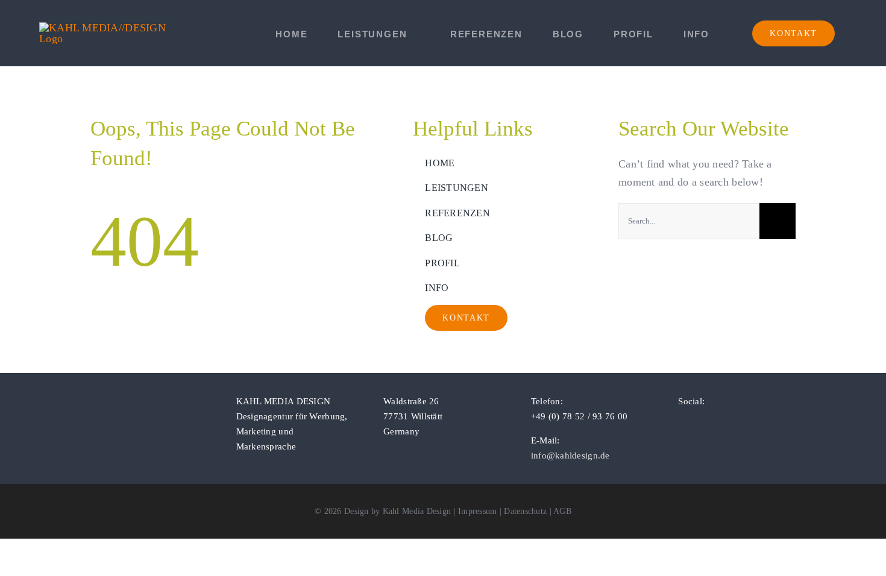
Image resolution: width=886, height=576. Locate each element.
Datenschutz (525, 511)
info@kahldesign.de (570, 455)
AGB (562, 511)
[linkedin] (720, 423)
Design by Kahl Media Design (397, 511)
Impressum (477, 511)
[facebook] (681, 423)
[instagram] (701, 423)
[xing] (740, 423)
